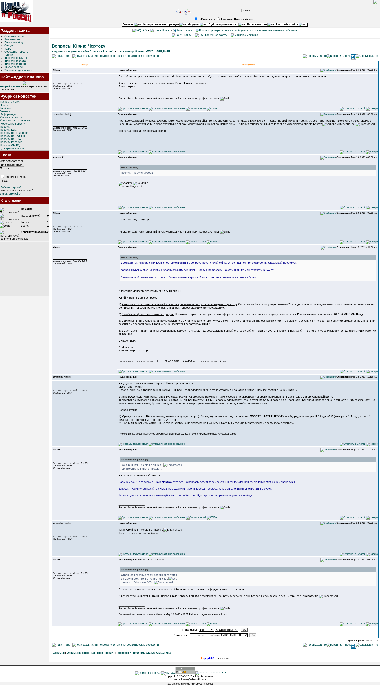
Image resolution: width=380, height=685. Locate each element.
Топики (8, 54)
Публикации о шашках (223, 24)
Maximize (252, 35)
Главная (128, 24)
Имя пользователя (12, 161)
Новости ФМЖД (10, 145)
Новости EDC (8, 129)
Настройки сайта (287, 24)
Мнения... (6, 111)
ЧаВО (7, 48)
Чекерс (4, 105)
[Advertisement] (24, 269)
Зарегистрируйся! (11, 193)
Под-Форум (220, 35)
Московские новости (12, 123)
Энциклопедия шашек (18, 70)
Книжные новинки (11, 117)
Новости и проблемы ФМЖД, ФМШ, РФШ (143, 51)
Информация (8, 114)
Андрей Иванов (10, 86)
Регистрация (184, 30)
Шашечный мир (10, 102)
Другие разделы (14, 67)
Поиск (165, 30)
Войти (187, 35)
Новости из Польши (12, 136)
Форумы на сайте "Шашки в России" (90, 51)
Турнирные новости (12, 148)
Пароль (4, 168)
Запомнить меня (16, 176)
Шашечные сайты (15, 57)
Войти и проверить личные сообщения (273, 30)
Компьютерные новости (15, 120)
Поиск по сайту (13, 42)
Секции (9, 45)
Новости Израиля (11, 142)
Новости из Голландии (14, 132)
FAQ (144, 30)
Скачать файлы (14, 36)
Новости (5, 126)
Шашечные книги (15, 64)
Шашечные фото (15, 60)
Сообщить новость (16, 51)
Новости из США (10, 139)
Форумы (194, 24)
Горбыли (5, 108)
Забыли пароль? (11, 187)
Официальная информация (161, 24)
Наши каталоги (257, 24)
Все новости (12, 39)
